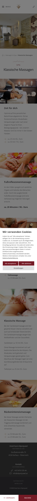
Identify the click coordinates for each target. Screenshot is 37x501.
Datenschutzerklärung (10, 258)
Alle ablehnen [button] (26, 263)
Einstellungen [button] (18, 268)
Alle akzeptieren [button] (10, 263)
